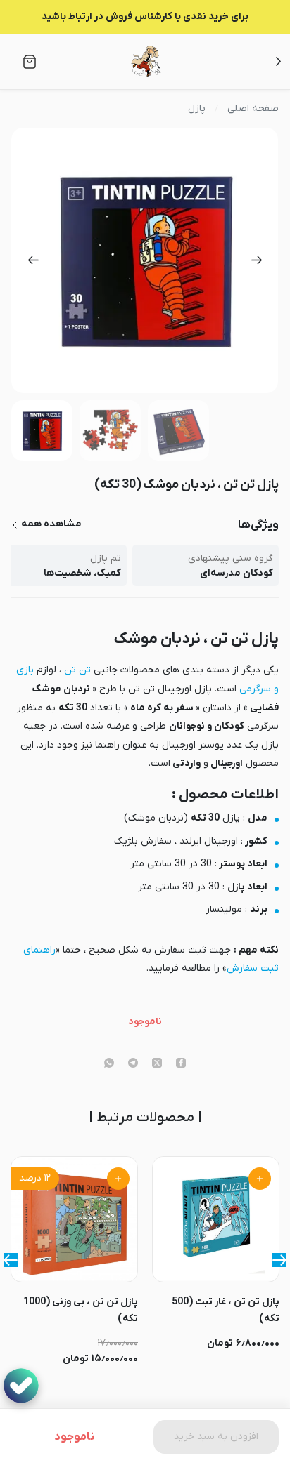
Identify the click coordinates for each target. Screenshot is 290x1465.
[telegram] (133, 1064)
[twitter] (157, 1064)
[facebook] (181, 1064)
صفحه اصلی (253, 109)
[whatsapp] (109, 1064)
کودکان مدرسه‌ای (236, 573)
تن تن (77, 670)
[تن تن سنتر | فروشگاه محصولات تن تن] (146, 61)
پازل (197, 109)
